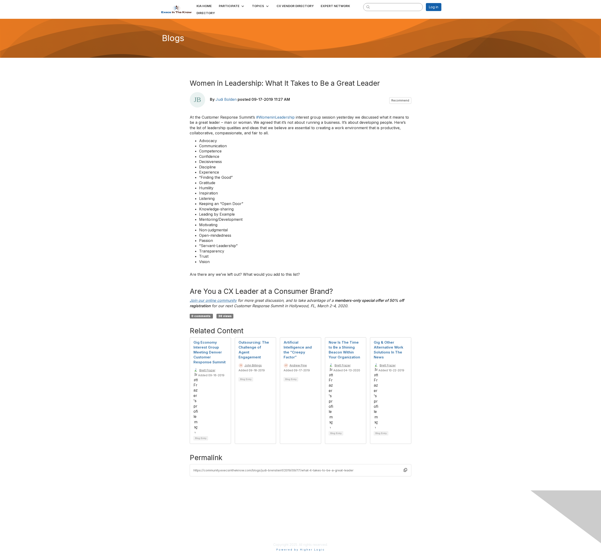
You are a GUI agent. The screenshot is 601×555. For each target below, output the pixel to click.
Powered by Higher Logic (300, 549)
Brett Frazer (207, 370)
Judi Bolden (226, 99)
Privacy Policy (358, 536)
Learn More (266, 531)
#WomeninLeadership (275, 117)
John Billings (253, 365)
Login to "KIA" (268, 524)
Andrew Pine (298, 365)
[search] (368, 7)
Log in (433, 7)
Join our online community (213, 300)
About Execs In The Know (367, 515)
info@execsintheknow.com (368, 522)
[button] (231, 5)
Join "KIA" (265, 538)
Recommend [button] (400, 100)
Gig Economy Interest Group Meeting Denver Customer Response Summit (209, 352)
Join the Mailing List (362, 529)
